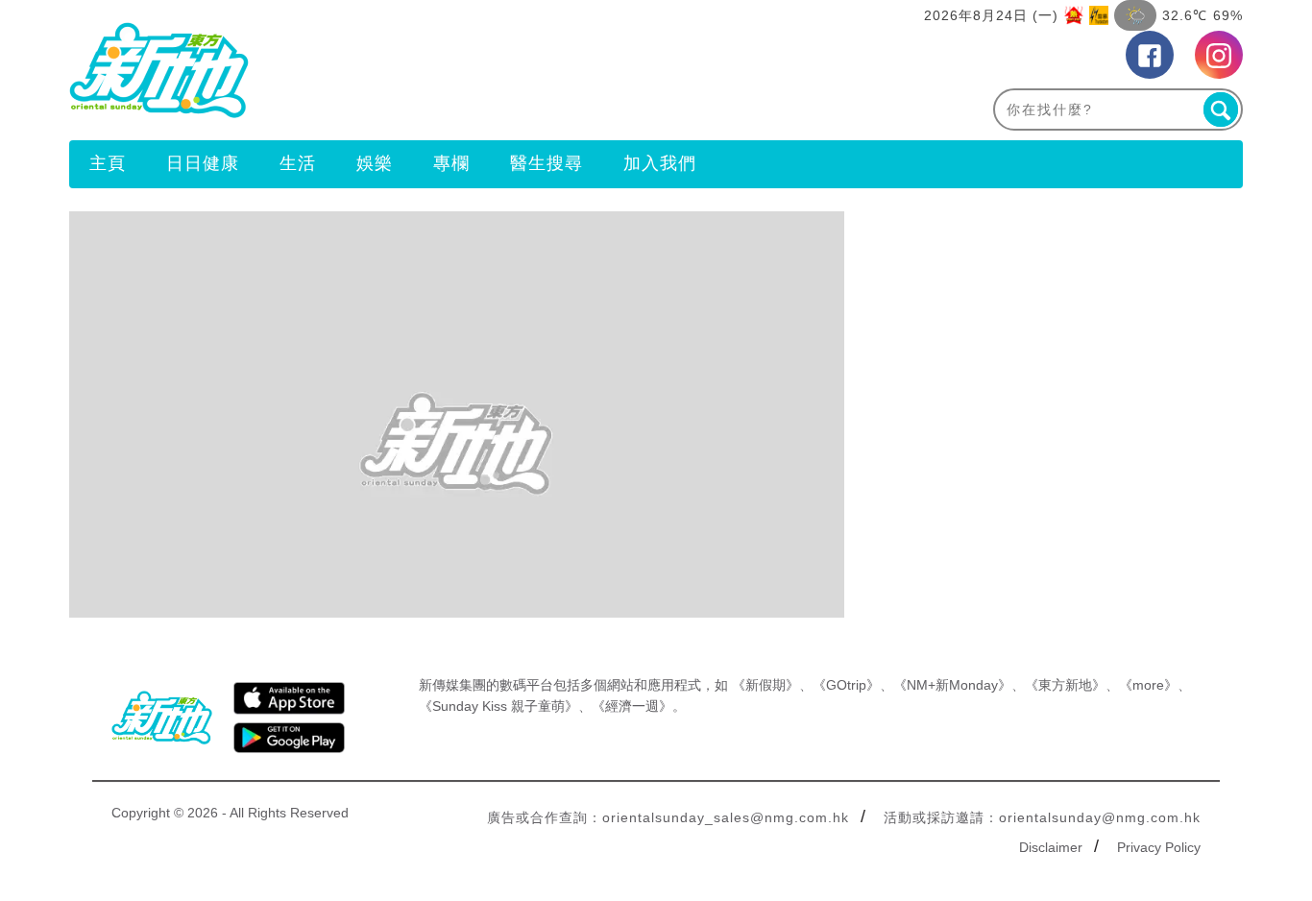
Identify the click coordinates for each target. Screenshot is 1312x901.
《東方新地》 (1065, 685)
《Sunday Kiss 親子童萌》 (498, 706)
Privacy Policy (1159, 847)
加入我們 (659, 163)
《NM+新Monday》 (952, 685)
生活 (297, 163)
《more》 (1148, 685)
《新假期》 (765, 685)
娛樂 (374, 163)
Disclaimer (1050, 847)
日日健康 (202, 163)
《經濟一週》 (632, 706)
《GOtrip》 (846, 685)
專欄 (451, 163)
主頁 (107, 163)
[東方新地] (362, 70)
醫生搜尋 (546, 163)
